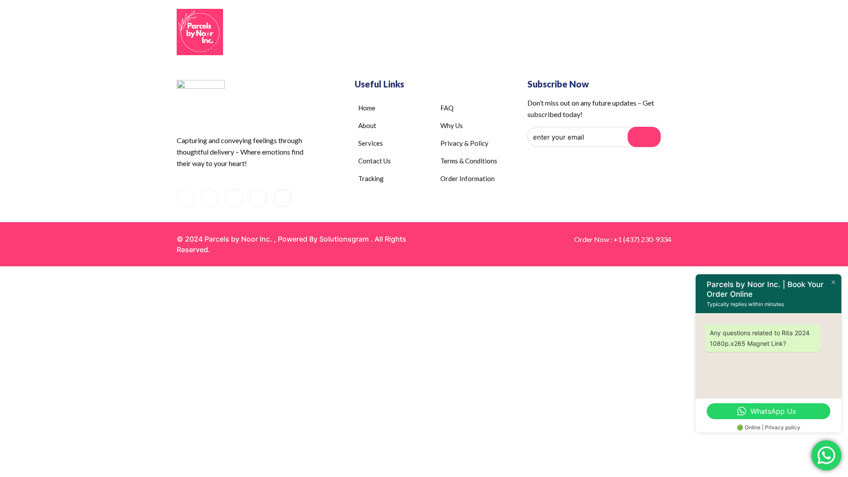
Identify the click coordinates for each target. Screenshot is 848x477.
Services (461, 33)
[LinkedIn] (234, 198)
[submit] (644, 137)
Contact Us (515, 33)
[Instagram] (258, 198)
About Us (410, 33)
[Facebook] (185, 198)
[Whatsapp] (210, 198)
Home (372, 33)
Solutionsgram (344, 239)
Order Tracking (571, 33)
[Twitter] (283, 198)
